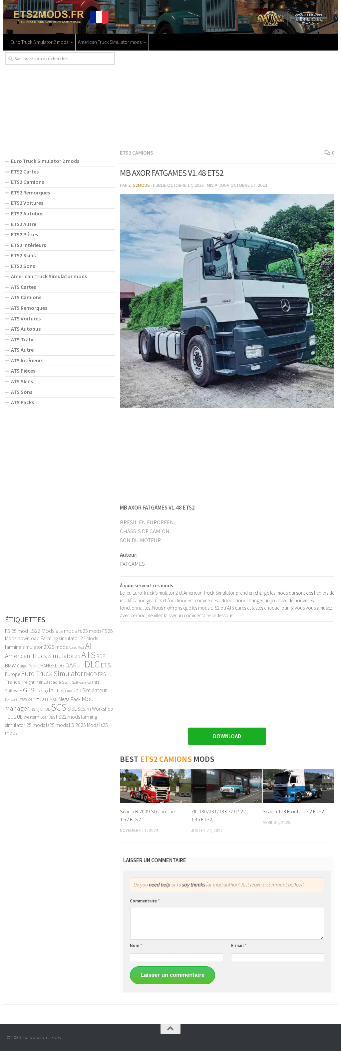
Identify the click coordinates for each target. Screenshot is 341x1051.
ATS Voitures (26, 318)
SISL (72, 708)
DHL (80, 666)
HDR (38, 691)
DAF (70, 665)
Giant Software (74, 682)
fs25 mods (57, 725)
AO (77, 656)
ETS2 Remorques (30, 192)
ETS (106, 665)
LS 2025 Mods (83, 725)
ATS (88, 655)
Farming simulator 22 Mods (69, 638)
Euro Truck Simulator (52, 673)
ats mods (66, 631)
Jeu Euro (65, 691)
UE (19, 717)
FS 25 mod (16, 631)
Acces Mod (76, 647)
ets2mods (139, 185)
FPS (102, 674)
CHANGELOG (50, 665)
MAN (54, 699)
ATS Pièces (23, 370)
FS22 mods (68, 716)
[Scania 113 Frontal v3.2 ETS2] (298, 786)
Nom (136, 945)
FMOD (90, 674)
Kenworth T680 (16, 699)
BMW (10, 665)
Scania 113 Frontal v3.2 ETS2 (293, 811)
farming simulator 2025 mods (36, 646)
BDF (101, 656)
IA (51, 690)
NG (32, 709)
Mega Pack (70, 699)
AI (88, 645)
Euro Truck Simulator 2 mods (39, 42)
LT (47, 699)
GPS (28, 690)
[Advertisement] (227, 98)
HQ (45, 690)
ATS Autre (22, 349)
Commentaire (145, 901)
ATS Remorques (29, 307)
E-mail (239, 945)
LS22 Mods (42, 631)
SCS (58, 707)
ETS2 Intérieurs (28, 245)
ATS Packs (22, 402)
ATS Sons (21, 392)
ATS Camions (26, 297)
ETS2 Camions (136, 152)
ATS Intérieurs (27, 360)
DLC (92, 664)
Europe (12, 674)
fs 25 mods (89, 631)
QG (39, 709)
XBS (52, 717)
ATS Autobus (26, 328)
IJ (56, 690)
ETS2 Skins (23, 255)
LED (38, 698)
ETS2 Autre (23, 224)
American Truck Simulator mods (110, 42)
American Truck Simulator (39, 656)
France (13, 681)
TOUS (10, 717)
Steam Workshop (95, 709)
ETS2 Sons (23, 266)
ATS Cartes (23, 287)
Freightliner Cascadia (41, 682)
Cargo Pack (26, 666)
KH (30, 699)
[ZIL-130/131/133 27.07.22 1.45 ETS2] (226, 786)
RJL (47, 709)
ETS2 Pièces (24, 234)
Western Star (35, 717)
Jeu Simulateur (90, 690)
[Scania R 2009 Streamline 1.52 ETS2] (155, 786)
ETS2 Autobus (27, 213)
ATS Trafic (23, 339)
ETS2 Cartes (25, 171)
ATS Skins (22, 381)
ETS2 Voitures (27, 202)
